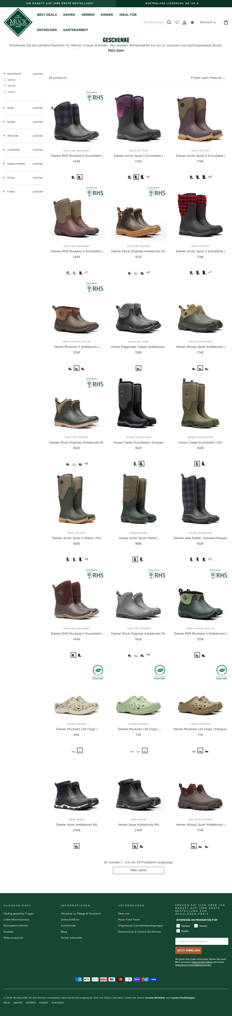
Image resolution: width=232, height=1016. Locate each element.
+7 (210, 272)
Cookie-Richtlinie (155, 998)
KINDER (107, 14)
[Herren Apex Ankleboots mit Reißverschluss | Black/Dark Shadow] (138, 787)
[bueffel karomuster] (191, 559)
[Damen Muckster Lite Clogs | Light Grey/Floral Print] (77, 691)
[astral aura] (129, 272)
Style (10, 108)
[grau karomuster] (129, 177)
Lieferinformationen (16, 919)
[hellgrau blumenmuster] (79, 750)
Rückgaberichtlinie (16, 925)
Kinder (103, 45)
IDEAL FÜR (128, 14)
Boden (11, 122)
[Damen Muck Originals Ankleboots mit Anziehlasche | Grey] (138, 596)
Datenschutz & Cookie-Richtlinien (139, 932)
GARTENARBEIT (75, 30)
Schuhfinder (68, 925)
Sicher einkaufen (71, 938)
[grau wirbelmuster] (73, 750)
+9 (86, 559)
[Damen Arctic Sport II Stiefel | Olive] (77, 500)
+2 (210, 559)
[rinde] (76, 368)
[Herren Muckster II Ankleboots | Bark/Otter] (77, 309)
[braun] (142, 272)
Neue (7, 1003)
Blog (64, 932)
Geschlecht (14, 74)
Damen (18, 1003)
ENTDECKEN (47, 30)
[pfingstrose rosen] (81, 272)
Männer (76, 45)
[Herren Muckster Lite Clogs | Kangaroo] (200, 691)
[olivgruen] (135, 463)
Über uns (123, 913)
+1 (86, 272)
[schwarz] (83, 368)
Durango (58, 1003)
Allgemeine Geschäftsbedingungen (140, 925)
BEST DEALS (47, 14)
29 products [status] (58, 77)
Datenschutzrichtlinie (202, 962)
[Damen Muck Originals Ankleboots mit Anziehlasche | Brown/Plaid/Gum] (138, 214)
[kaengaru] (200, 750)
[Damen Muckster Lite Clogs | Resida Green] (138, 691)
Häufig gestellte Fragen (19, 913)
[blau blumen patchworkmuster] (68, 272)
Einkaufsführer (70, 919)
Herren (31, 1003)
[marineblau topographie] (142, 177)
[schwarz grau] (141, 846)
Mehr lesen (116, 50)
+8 (148, 272)
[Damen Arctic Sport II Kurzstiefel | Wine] (200, 118)
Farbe (10, 192)
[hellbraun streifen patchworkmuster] (74, 272)
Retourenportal (13, 938)
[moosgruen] (70, 368)
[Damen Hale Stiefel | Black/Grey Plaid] (200, 500)
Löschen (37, 74)
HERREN (87, 14)
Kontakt (9, 932)
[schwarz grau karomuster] (79, 177)
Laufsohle (13, 150)
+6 (148, 176)
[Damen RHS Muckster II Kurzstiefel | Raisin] (77, 214)
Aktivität (12, 136)
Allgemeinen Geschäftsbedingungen (193, 965)
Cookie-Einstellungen (183, 998)
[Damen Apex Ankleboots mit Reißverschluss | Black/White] (77, 787)
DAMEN (69, 14)
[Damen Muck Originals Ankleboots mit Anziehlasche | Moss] (77, 405)
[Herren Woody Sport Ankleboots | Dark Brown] (200, 787)
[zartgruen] (145, 750)
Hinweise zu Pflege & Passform (81, 913)
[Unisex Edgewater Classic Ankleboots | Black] (138, 309)
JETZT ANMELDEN (188, 950)
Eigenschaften (16, 164)
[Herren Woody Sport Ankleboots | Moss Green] (200, 309)
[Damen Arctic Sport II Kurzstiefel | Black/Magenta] (138, 118)
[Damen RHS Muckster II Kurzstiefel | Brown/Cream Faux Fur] (77, 596)
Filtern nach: (206, 77)
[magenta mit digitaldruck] (136, 177)
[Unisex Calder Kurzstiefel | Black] (138, 405)
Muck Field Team (129, 919)
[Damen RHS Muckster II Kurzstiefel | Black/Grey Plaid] (77, 118)
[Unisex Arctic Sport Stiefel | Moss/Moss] (138, 500)
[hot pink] (74, 559)
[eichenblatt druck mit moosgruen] (68, 559)
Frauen (89, 45)
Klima (10, 178)
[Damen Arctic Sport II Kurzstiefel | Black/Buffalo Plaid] (200, 214)
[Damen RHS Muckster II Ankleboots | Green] (200, 596)
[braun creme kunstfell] (73, 177)
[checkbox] (23, 80)
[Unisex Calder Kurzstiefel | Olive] (200, 405)
